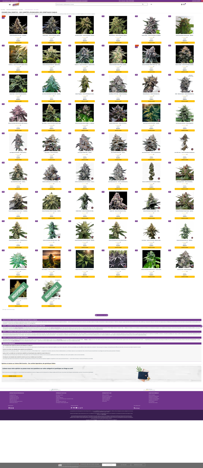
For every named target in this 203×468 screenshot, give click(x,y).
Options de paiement (106, 402)
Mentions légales (152, 398)
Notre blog (58, 399)
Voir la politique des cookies (74, 466)
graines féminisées (19, 327)
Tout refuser (123, 464)
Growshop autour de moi (14, 400)
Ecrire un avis (12, 376)
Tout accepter (109, 464)
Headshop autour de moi (14, 402)
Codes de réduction (59, 400)
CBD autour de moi (13, 403)
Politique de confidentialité (154, 399)
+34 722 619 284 (15, 1)
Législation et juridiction (153, 403)
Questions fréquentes (106, 400)
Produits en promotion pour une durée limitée (64, 402)
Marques (57, 403)
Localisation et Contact (14, 399)
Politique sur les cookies (153, 400)
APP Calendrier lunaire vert (61, 404)
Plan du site (104, 404)
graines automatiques (55, 327)
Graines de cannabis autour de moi (16, 404)
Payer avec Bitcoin (105, 403)
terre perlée (59, 339)
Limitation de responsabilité (154, 402)
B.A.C (90, 339)
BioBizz (86, 339)
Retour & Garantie (105, 398)
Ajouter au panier (18, 42)
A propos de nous (13, 398)
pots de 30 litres (16, 340)
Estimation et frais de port (107, 399)
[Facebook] (9, 411)
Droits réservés (151, 404)
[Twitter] (11, 411)
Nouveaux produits (59, 398)
